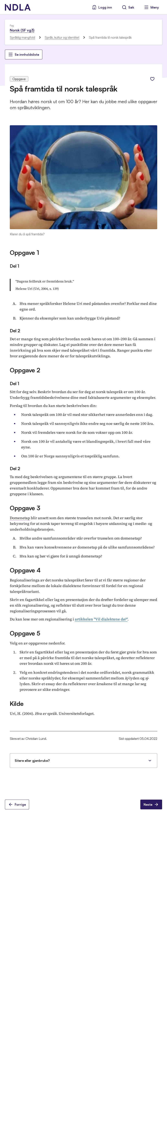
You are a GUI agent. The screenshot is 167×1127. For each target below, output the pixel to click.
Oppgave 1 (24, 252)
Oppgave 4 (25, 570)
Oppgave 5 (25, 633)
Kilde (17, 703)
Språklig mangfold (22, 37)
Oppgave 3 (25, 508)
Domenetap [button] (20, 517)
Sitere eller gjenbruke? (32, 761)
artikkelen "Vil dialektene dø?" (101, 619)
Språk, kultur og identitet (62, 37)
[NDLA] (18, 7)
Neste (148, 804)
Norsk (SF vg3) (22, 30)
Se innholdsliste (27, 54)
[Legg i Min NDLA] (152, 79)
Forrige (20, 804)
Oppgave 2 (25, 370)
